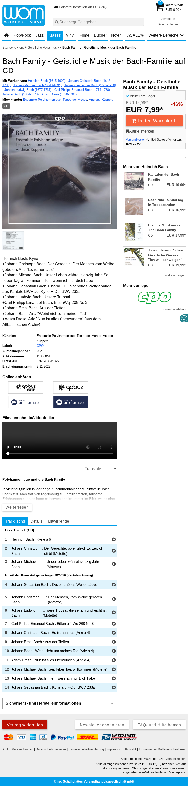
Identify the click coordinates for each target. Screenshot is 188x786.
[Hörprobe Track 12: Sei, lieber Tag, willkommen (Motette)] (113, 670)
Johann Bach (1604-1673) (21, 94)
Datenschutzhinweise (51, 749)
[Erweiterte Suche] (139, 22)
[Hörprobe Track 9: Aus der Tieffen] (113, 642)
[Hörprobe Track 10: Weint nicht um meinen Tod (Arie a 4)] (113, 651)
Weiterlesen (17, 507)
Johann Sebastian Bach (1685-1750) (90, 85)
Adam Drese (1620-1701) (59, 94)
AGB (5, 749)
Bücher (100, 35)
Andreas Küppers (101, 99)
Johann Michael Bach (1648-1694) (37, 85)
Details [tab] (36, 521)
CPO (40, 346)
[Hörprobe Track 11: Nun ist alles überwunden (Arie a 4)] (113, 660)
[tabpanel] (59, 610)
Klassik (54, 35)
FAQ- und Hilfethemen (159, 725)
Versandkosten (136, 139)
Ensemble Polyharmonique (42, 99)
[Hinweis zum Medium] (12, 106)
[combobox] (98, 22)
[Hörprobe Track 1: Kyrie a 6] (113, 540)
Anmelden (168, 19)
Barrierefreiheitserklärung (86, 749)
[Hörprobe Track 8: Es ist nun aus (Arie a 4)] (113, 633)
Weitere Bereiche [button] (163, 35)
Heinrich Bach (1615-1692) (47, 81)
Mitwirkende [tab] (58, 521)
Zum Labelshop (175, 309)
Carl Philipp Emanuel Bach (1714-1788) (82, 90)
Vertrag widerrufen (25, 725)
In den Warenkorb (157, 120)
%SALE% (135, 35)
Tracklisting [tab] (15, 521)
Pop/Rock (22, 35)
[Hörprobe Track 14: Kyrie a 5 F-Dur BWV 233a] (113, 688)
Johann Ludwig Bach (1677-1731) (28, 90)
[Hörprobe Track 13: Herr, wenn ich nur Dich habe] (113, 679)
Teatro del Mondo (75, 99)
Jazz (39, 35)
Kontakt (130, 749)
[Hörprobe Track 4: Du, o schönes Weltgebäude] (113, 585)
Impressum (114, 749)
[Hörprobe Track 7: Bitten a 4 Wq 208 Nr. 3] (113, 624)
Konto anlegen (168, 24)
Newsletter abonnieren (102, 725)
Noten (116, 35)
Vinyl (70, 35)
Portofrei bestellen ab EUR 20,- (82, 7)
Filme (84, 35)
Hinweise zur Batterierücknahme (162, 749)
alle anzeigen (176, 275)
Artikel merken (141, 131)
